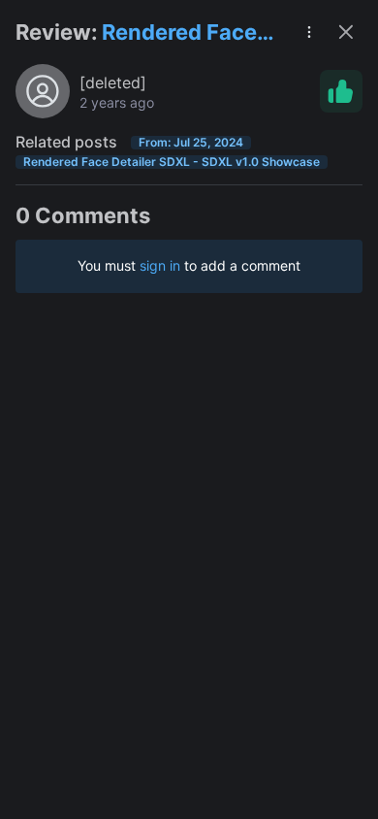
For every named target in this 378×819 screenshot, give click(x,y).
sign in (160, 265)
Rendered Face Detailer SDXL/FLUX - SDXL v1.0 (179, 33)
